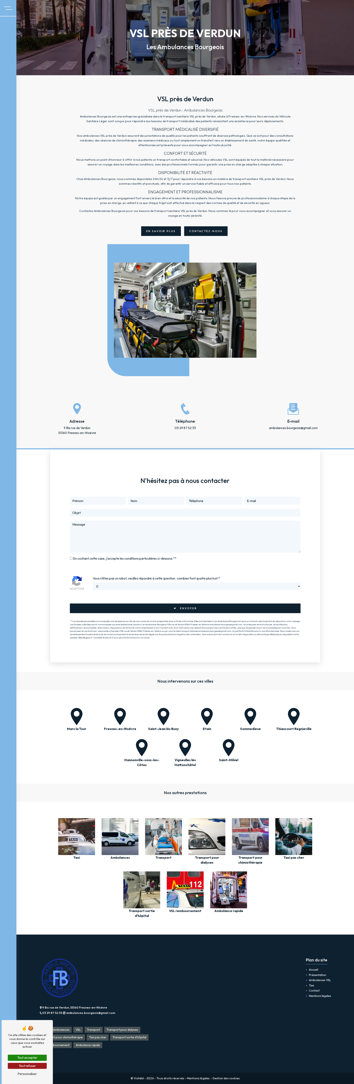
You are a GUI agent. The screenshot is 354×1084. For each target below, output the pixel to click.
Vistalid (139, 1078)
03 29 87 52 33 (185, 428)
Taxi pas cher (97, 1037)
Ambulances (61, 1030)
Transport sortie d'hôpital (129, 1037)
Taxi (311, 985)
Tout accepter (27, 1058)
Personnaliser (27, 1074)
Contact (314, 990)
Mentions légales (320, 996)
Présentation (317, 975)
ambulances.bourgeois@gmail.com (293, 428)
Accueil (313, 969)
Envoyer (188, 608)
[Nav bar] (8, 8)
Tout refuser (27, 1066)
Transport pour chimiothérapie (62, 1037)
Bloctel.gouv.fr (85, 637)
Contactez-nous (206, 231)
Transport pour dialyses (122, 1030)
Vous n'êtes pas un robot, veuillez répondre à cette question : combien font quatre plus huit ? (156, 578)
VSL (78, 1030)
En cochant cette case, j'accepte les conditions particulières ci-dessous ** (124, 558)
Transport (93, 1030)
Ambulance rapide (88, 1045)
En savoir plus (161, 231)
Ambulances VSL (320, 980)
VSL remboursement (55, 1045)
